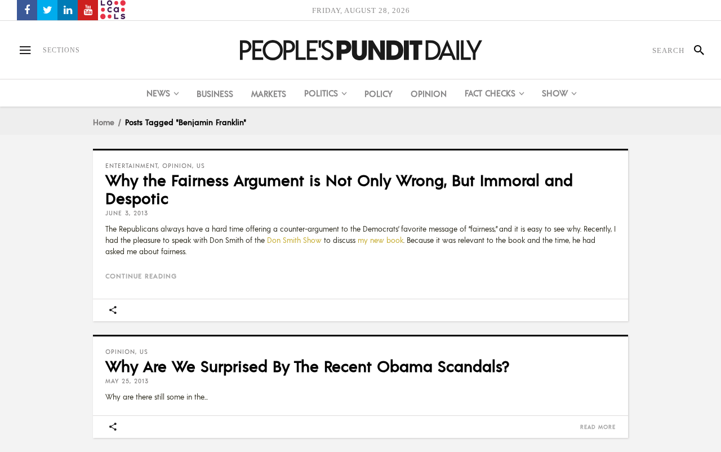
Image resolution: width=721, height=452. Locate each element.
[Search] (694, 50)
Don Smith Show (294, 240)
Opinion (177, 166)
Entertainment (131, 166)
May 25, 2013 (127, 381)
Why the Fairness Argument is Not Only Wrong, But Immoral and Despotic (339, 189)
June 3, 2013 (126, 213)
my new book (380, 240)
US (201, 166)
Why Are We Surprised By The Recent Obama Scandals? (307, 366)
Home (103, 122)
